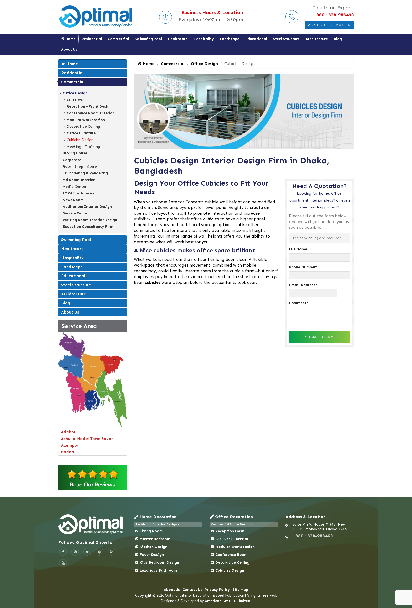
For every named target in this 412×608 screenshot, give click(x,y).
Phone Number (303, 267)
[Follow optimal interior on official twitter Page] (87, 552)
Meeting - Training (83, 146)
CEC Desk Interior (231, 539)
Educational (256, 39)
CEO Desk (75, 100)
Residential (92, 39)
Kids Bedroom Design (159, 562)
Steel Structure (286, 39)
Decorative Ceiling (83, 126)
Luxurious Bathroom (158, 570)
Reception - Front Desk (87, 106)
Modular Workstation (86, 120)
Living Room (151, 531)
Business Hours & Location (212, 12)
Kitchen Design (153, 546)
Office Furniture (81, 133)
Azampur (69, 445)
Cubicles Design (80, 140)
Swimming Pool (148, 39)
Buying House (75, 153)
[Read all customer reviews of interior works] (92, 477)
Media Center (75, 186)
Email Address (303, 285)
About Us (69, 49)
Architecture (317, 39)
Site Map (240, 590)
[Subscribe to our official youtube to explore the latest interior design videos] (63, 563)
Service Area (79, 326)
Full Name (299, 249)
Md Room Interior (79, 180)
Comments (299, 302)
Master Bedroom (155, 539)
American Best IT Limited (227, 601)
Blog (338, 39)
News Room (73, 200)
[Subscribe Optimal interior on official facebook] (63, 552)
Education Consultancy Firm (88, 226)
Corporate (72, 160)
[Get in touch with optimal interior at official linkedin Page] (111, 552)
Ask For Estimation (329, 25)
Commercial (118, 39)
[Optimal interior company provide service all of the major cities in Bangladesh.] (92, 379)
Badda (67, 452)
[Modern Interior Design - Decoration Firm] (96, 16)
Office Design (75, 93)
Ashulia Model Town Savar (87, 438)
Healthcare (178, 39)
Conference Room (231, 554)
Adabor (68, 432)
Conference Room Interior (90, 113)
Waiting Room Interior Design (90, 220)
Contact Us (192, 590)
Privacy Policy (217, 590)
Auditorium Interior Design (87, 206)
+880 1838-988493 (334, 15)
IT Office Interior (79, 193)
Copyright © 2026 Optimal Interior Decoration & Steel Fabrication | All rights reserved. (206, 595)
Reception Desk (229, 531)
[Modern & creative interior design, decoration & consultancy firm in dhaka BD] (92, 524)
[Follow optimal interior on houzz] (99, 552)
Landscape (229, 39)
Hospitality (204, 39)
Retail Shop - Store (80, 166)
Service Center (76, 213)
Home (70, 39)
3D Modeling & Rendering (85, 173)
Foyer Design (152, 554)
